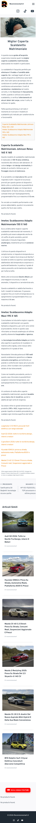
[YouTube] (22, 820)
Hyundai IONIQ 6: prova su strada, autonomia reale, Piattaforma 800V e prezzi (15, 452)
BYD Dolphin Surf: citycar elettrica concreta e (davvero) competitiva (16, 761)
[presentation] (18, 522)
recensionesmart (11, 546)
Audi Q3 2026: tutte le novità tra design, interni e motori (17, 539)
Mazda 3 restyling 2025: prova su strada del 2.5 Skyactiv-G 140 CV (16, 673)
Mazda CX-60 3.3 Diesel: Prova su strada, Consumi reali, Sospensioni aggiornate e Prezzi (16, 463)
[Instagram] (18, 11)
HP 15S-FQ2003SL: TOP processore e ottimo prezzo (28, 489)
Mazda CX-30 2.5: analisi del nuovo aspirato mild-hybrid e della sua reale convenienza (18, 717)
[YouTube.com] (32, 11)
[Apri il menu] (33, 4)
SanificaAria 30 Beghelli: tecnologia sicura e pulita (8, 489)
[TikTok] (25, 11)
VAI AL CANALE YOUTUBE (20, 790)
